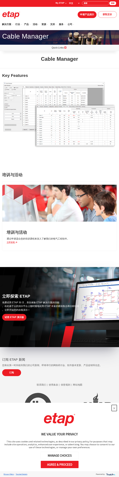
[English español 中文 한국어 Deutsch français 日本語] (74, 3)
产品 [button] (26, 24)
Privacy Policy (9, 474)
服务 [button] (61, 24)
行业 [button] (17, 24)
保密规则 (65, 385)
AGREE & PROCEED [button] (59, 464)
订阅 (11, 372)
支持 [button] (52, 24)
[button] (114, 408)
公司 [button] (70, 24)
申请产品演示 (87, 14)
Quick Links (58, 47)
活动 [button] (35, 24)
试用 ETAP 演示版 (14, 317)
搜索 (113, 3)
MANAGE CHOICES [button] (60, 455)
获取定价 (107, 14)
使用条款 (53, 385)
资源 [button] (44, 24)
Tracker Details (21, 474)
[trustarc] (110, 474)
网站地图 (77, 385)
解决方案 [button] (6, 24)
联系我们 (41, 385)
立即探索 (11, 242)
